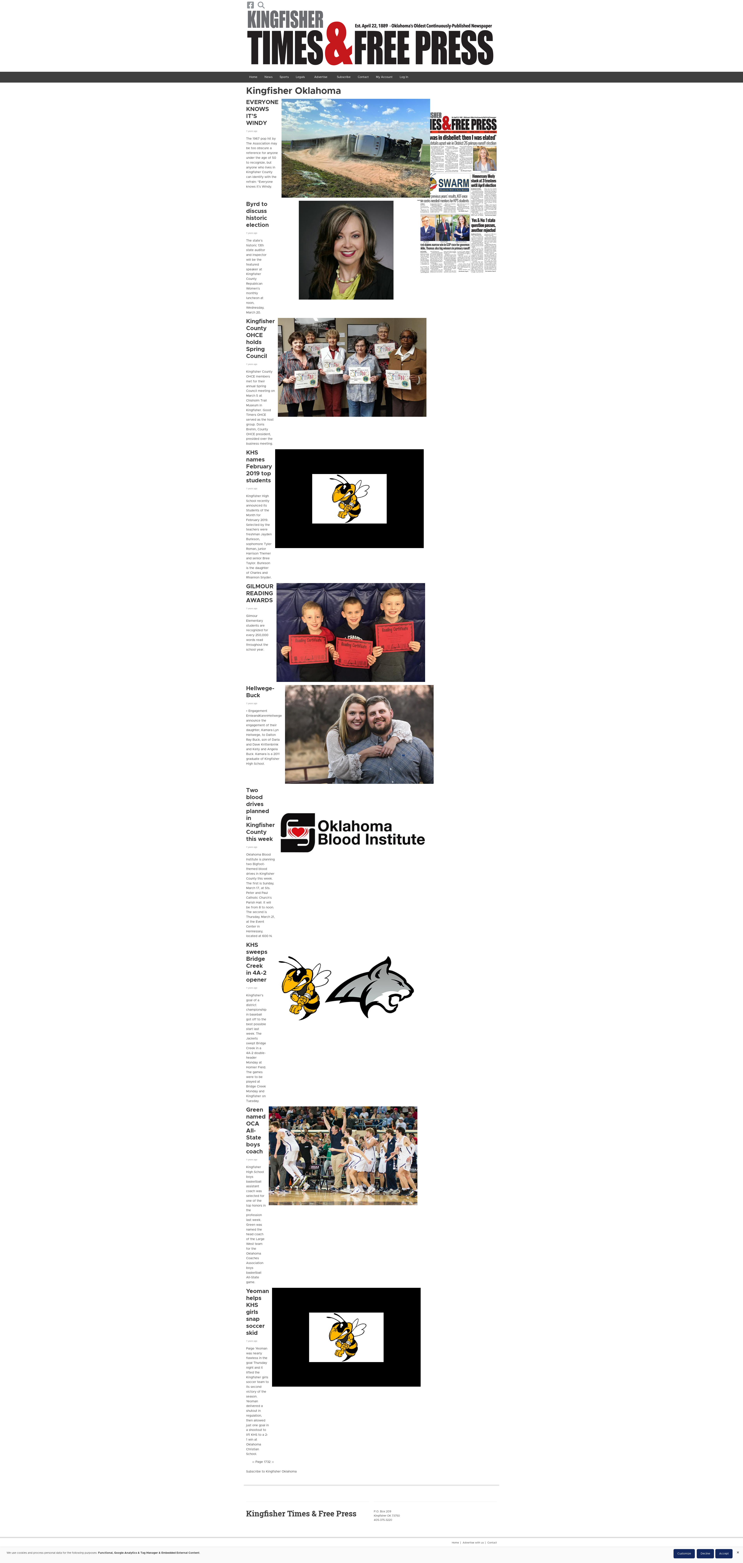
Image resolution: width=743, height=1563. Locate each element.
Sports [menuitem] (284, 77)
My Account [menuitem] (384, 77)
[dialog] (371, 1555)
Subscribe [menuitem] (344, 77)
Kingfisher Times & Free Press (301, 1513)
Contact (492, 1543)
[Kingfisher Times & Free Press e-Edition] (456, 188)
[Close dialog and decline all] (738, 1551)
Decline (705, 1553)
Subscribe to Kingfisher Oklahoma (271, 1471)
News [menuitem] (268, 77)
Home (455, 1543)
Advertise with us (473, 1543)
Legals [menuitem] (300, 77)
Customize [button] (684, 1553)
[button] (261, 5)
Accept (724, 1553)
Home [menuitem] (253, 77)
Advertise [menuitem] (320, 77)
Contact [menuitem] (363, 77)
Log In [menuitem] (404, 77)
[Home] (370, 39)
